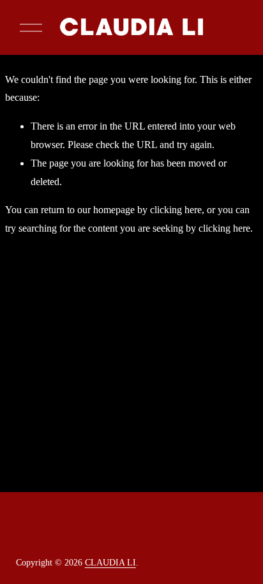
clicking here (176, 209)
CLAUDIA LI (110, 562)
